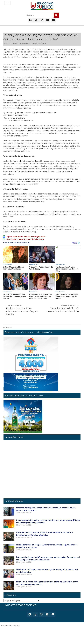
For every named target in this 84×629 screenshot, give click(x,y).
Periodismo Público (38, 43)
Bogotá (8, 327)
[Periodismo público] (7, 3)
